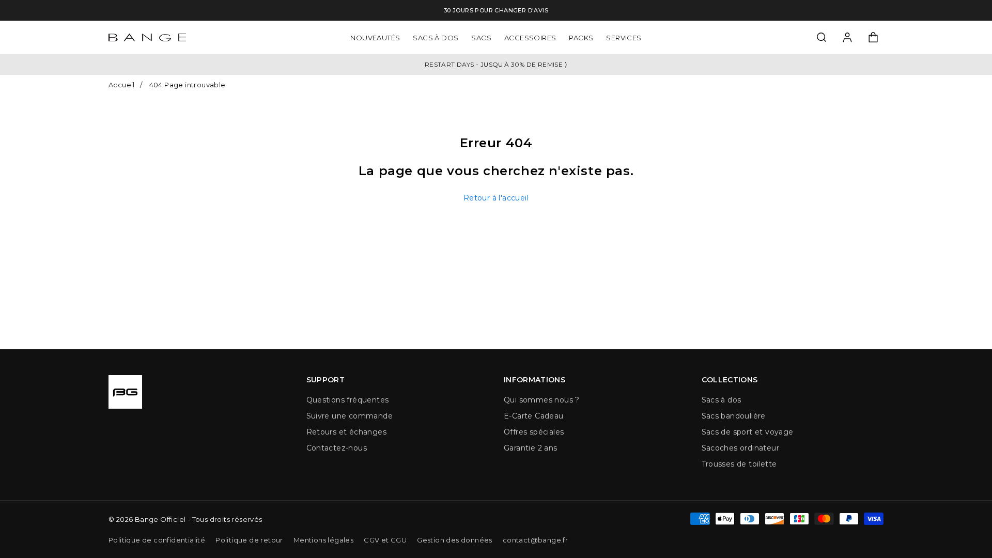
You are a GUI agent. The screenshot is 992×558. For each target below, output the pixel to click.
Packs (581, 37)
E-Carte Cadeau (534, 416)
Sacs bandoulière (734, 416)
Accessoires (530, 37)
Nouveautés (375, 37)
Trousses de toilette (739, 464)
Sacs (481, 37)
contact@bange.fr (535, 540)
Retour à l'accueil (496, 198)
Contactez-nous (336, 448)
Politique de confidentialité (157, 540)
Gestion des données (454, 540)
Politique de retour (249, 540)
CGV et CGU (385, 540)
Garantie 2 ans (530, 448)
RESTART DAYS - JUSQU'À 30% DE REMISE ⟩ (496, 64)
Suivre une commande (349, 416)
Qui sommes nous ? (542, 400)
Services (623, 37)
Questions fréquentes (347, 400)
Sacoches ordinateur (741, 448)
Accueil (122, 85)
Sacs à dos (435, 37)
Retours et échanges (346, 432)
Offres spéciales (534, 432)
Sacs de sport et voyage (748, 432)
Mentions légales (323, 540)
